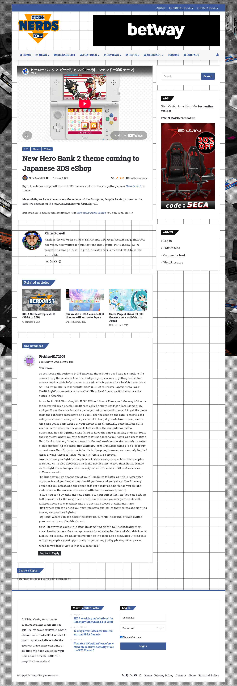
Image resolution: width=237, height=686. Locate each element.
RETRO (132, 55)
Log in (167, 241)
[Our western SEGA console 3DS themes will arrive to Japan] (85, 300)
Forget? (160, 628)
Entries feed (171, 248)
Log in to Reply (50, 553)
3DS (26, 149)
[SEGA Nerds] (38, 29)
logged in (39, 578)
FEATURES (90, 55)
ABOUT (161, 8)
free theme (91, 212)
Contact (181, 675)
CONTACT (192, 55)
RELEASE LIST (66, 55)
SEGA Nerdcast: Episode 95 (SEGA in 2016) (38, 315)
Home (148, 675)
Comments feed (174, 255)
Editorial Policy (208, 675)
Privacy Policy (163, 675)
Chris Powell (36, 178)
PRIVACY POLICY (207, 8)
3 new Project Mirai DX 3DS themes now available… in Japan (126, 317)
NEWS (42, 55)
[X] (51, 261)
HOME (26, 55)
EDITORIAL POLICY (181, 8)
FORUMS (173, 55)
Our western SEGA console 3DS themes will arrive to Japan (85, 315)
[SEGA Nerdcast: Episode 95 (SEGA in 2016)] (41, 300)
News (36, 149)
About (192, 675)
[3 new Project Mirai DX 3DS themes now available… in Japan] (128, 300)
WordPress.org (173, 262)
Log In (143, 646)
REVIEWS (112, 55)
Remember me (131, 637)
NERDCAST (153, 55)
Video (47, 149)
